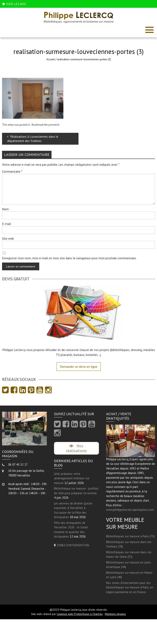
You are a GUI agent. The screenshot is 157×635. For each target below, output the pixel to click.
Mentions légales (115, 614)
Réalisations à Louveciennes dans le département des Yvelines (32, 139)
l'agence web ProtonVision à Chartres (80, 614)
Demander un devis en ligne (78, 366)
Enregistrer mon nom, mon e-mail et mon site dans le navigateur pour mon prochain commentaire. (69, 258)
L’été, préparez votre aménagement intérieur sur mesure (72, 478)
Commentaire (12, 171)
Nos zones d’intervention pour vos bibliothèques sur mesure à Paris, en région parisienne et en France (129, 587)
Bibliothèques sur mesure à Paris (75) (130, 536)
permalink (53, 124)
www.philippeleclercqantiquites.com (130, 510)
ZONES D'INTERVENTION (73, 545)
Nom (5, 209)
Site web (8, 238)
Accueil (50, 59)
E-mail (6, 224)
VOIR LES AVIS (16, 4)
